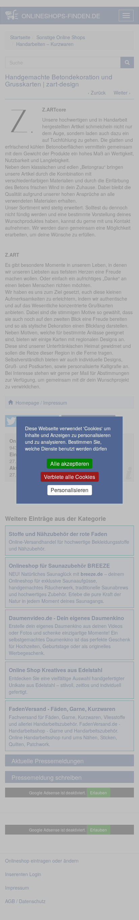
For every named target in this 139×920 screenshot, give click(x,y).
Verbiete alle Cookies (69, 477)
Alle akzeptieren (69, 463)
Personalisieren (69, 490)
